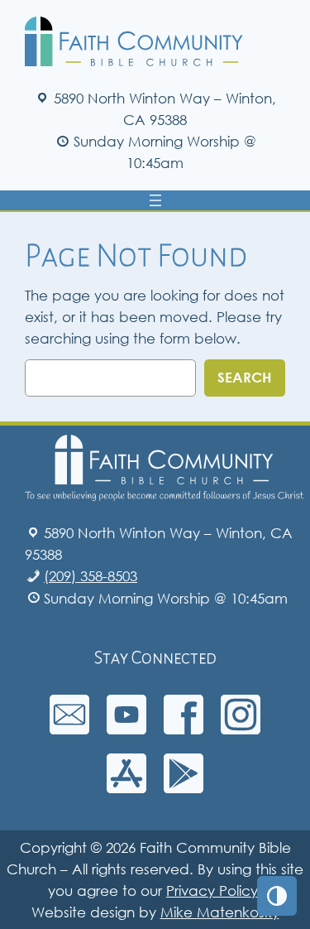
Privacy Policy (212, 890)
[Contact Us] (69, 729)
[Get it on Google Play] (183, 788)
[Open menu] (155, 200)
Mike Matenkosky (219, 912)
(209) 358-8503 (90, 576)
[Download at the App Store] (126, 788)
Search (244, 377)
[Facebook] (183, 729)
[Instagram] (240, 729)
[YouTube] (126, 729)
